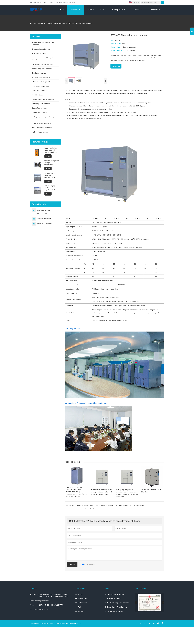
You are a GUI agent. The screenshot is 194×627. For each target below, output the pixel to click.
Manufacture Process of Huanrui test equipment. (86, 403)
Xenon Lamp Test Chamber (42, 69)
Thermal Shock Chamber (56, 23)
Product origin (115, 44)
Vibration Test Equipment (41, 82)
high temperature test (123, 505)
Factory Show (117, 10)
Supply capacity (116, 50)
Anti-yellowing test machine (41, 123)
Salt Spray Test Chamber (41, 104)
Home (62, 10)
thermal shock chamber (84, 505)
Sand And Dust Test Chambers (43, 99)
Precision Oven (37, 95)
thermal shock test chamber (86, 509)
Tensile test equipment (40, 73)
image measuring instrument (42, 127)
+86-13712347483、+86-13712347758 (62, 2)
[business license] (149, 602)
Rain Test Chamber (39, 53)
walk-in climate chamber (40, 132)
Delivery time (115, 47)
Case (102, 10)
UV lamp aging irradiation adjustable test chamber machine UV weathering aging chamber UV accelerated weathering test (51, 175)
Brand (112, 40)
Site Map (81, 611)
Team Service (82, 598)
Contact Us (138, 10)
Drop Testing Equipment (40, 86)
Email (116, 66)
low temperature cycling (104, 505)
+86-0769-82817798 (44, 223)
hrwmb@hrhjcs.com (39, 2)
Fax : (31, 609)
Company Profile (72, 328)
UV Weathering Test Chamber (42, 64)
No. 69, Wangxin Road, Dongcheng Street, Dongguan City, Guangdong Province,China (52, 595)
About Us (155, 10)
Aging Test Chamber (39, 90)
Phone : (32, 605)
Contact (33, 588)
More (48, 156)
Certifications (82, 603)
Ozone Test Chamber (39, 108)
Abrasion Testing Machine (41, 77)
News (90, 10)
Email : (32, 601)
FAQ (79, 607)
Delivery (80, 594)
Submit (72, 564)
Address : (33, 594)
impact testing (139, 505)
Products (74, 10)
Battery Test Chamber (39, 112)
